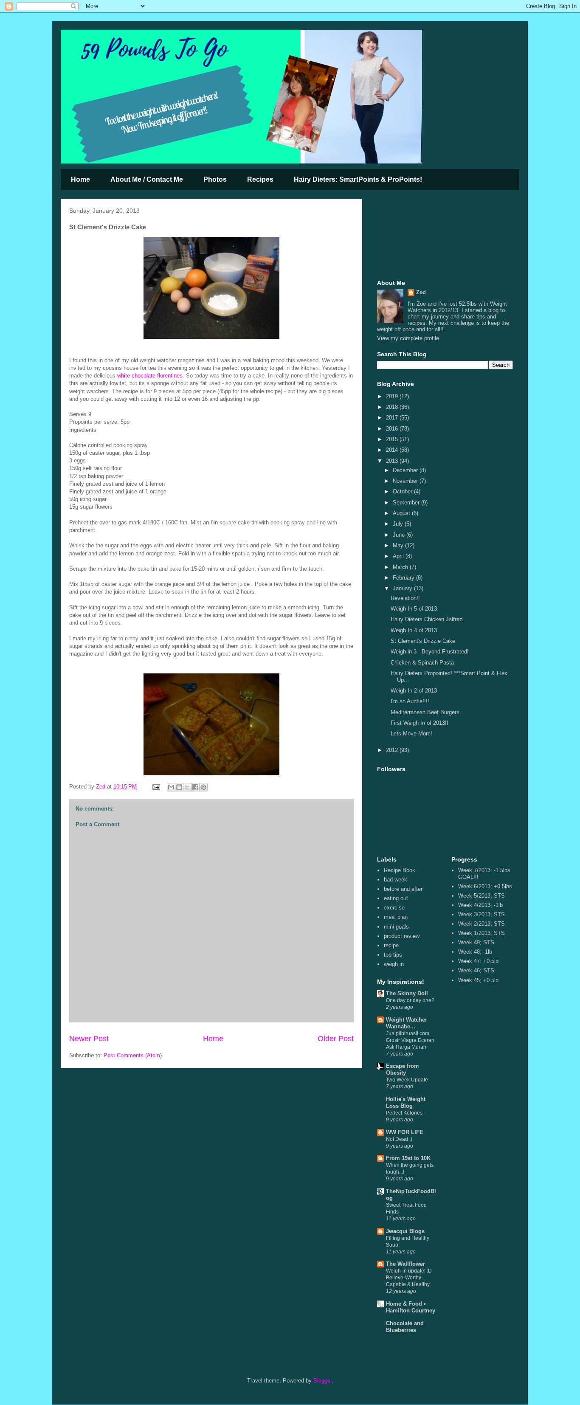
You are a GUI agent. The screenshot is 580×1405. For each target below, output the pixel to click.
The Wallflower (405, 1264)
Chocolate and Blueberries (405, 1326)
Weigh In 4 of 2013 (414, 630)
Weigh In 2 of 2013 (414, 690)
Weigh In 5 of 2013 (414, 608)
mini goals (396, 927)
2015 (393, 439)
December (406, 470)
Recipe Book (399, 870)
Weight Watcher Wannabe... (406, 1023)
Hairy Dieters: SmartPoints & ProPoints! (358, 179)
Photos (215, 179)
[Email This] (171, 787)
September (407, 502)
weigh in (394, 964)
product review (402, 936)
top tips (393, 955)
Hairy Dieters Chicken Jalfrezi (427, 619)
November (406, 481)
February (404, 577)
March (401, 567)
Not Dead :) (399, 1139)
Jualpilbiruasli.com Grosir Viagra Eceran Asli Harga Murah (410, 1040)
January (403, 588)
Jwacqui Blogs (405, 1231)
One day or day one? (410, 1000)
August (402, 513)
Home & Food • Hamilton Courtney (410, 1307)
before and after (403, 889)
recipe (391, 945)
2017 (393, 417)
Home (80, 179)
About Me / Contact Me (146, 179)
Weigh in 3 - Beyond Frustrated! (430, 651)
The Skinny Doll (407, 993)
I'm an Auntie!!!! (410, 701)
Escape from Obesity (402, 1069)
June (399, 535)
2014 (393, 450)
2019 (393, 396)
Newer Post (89, 1038)
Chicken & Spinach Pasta (422, 662)
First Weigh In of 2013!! (419, 723)
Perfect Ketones (404, 1113)
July (399, 524)
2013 (393, 461)
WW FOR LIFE (404, 1132)
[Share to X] (187, 787)
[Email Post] (155, 786)
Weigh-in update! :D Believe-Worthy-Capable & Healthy (409, 1277)
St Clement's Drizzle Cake (423, 641)
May (399, 545)
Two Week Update (407, 1080)
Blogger (322, 1380)
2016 (393, 428)
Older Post (336, 1038)
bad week (395, 879)
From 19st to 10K (408, 1158)
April (399, 556)
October (403, 491)
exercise (394, 907)
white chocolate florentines (150, 375)
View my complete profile (408, 338)
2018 (393, 407)
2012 (393, 750)
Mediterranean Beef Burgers (425, 712)
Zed (421, 292)
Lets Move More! (411, 733)
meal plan (396, 917)
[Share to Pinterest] (203, 787)
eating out (396, 898)
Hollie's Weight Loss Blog (405, 1102)
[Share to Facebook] (195, 787)
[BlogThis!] (179, 787)
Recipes (260, 179)
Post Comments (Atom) (133, 1055)
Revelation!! (405, 598)
